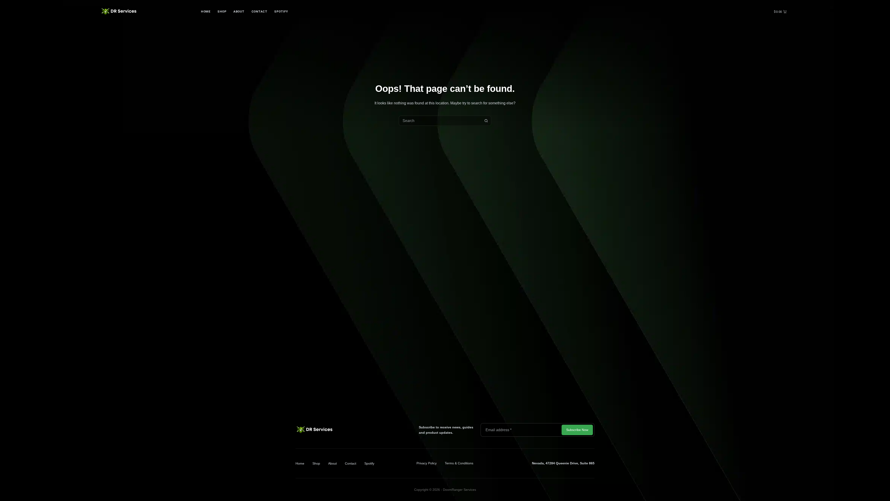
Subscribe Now (577, 430)
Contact (259, 11)
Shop (221, 11)
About (239, 11)
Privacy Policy (426, 463)
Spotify (281, 11)
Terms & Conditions (459, 463)
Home (205, 11)
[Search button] (486, 120)
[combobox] (440, 121)
